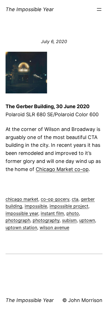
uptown (87, 220)
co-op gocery (55, 199)
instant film (52, 213)
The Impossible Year (30, 9)
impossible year (22, 213)
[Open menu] (99, 9)
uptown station (21, 227)
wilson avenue (54, 227)
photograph (18, 220)
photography (46, 220)
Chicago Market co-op (62, 169)
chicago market (22, 199)
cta (75, 199)
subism (69, 220)
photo (72, 213)
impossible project (69, 206)
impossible (36, 206)
